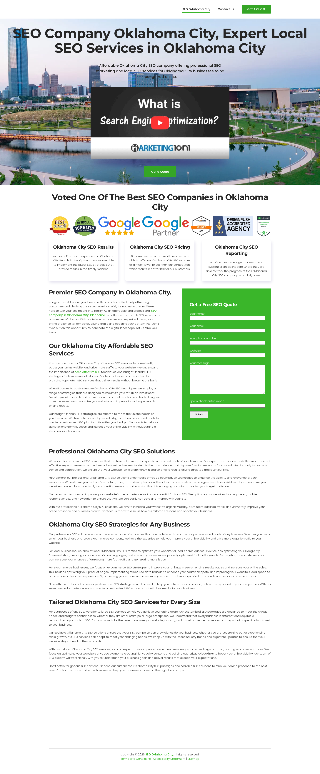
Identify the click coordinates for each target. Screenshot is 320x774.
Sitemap (193, 759)
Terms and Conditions (136, 759)
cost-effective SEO (87, 372)
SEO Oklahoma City (196, 9)
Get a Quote (160, 172)
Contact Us (226, 9)
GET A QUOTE (256, 9)
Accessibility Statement (169, 759)
